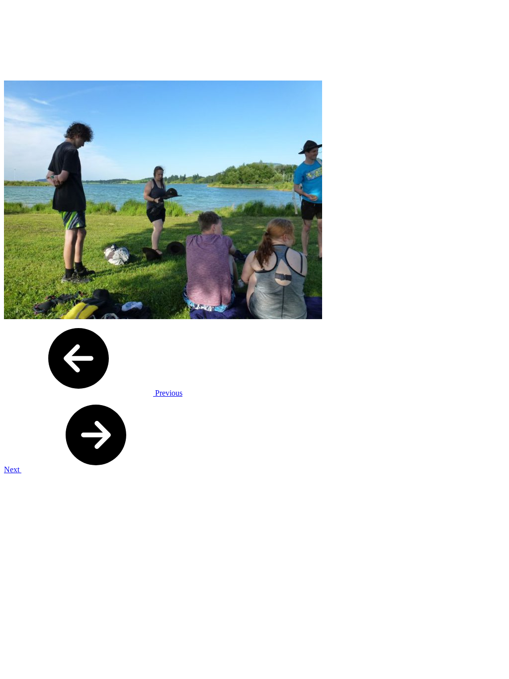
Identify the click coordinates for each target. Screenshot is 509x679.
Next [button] (12, 469)
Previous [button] (167, 393)
